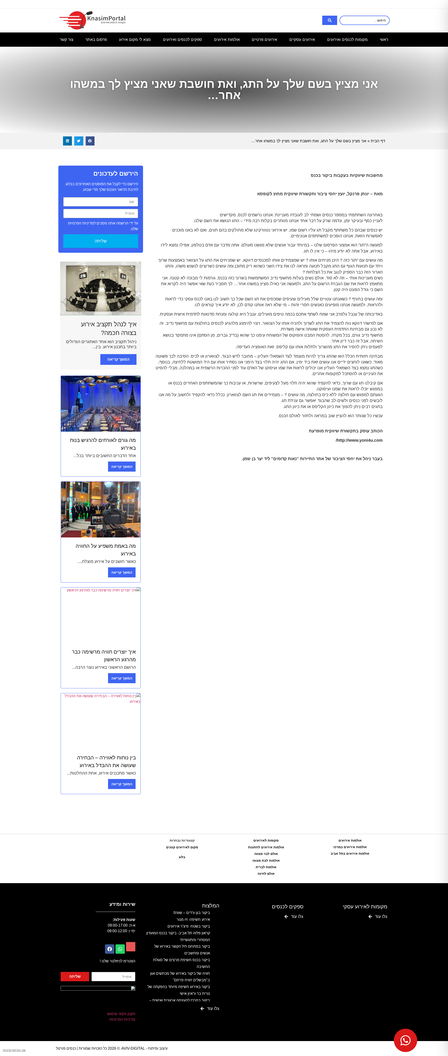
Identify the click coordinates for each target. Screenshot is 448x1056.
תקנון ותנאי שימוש (121, 1014)
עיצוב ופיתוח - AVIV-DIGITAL (144, 1048)
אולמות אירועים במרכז (350, 847)
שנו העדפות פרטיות (14, 1050)
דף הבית (378, 141)
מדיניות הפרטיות (122, 1019)
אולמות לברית (266, 867)
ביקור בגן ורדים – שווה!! (191, 913)
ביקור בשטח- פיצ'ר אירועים (189, 926)
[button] (90, 140)
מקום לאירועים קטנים (182, 847)
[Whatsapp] (120, 949)
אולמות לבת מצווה (266, 860)
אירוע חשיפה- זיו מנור (193, 919)
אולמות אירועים (350, 840)
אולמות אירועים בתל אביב (350, 853)
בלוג (182, 857)
